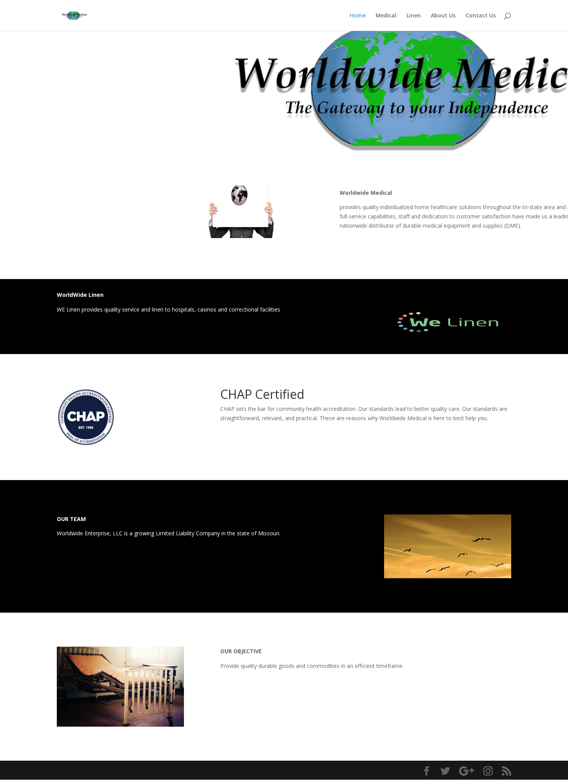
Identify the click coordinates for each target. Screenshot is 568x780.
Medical (386, 16)
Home (358, 16)
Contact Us (481, 16)
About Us (443, 16)
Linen (413, 16)
